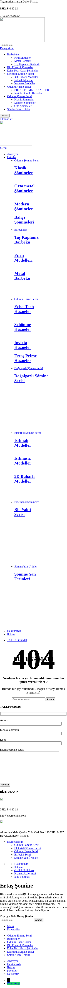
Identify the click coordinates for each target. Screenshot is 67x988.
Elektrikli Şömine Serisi (20, 73)
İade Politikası (22, 876)
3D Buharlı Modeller (26, 76)
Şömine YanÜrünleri (25, 576)
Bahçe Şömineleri (24, 219)
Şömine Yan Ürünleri (26, 857)
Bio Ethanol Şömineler (20, 67)
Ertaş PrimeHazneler (25, 358)
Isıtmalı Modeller (23, 80)
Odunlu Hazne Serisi (19, 86)
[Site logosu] (22, 41)
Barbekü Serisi (22, 854)
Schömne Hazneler (22, 327)
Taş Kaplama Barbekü (26, 64)
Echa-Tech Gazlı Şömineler (22, 70)
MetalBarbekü (22, 276)
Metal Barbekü (22, 60)
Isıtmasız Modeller (24, 83)
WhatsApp (13, 983)
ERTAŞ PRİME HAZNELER (31, 89)
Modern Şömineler (24, 102)
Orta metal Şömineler (24, 188)
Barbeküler (13, 54)
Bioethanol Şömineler (26, 501)
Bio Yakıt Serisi (22, 512)
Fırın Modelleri (22, 57)
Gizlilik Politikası (24, 870)
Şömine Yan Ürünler (18, 109)
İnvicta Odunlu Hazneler (28, 93)
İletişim (18, 867)
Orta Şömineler (22, 105)
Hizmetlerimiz (15, 841)
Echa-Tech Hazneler (24, 309)
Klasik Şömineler (24, 99)
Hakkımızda (21, 863)
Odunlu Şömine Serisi (19, 96)
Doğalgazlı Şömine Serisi (28, 368)
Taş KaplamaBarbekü (26, 239)
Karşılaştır (13, 973)
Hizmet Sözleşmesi (25, 873)
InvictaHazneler (22, 345)
